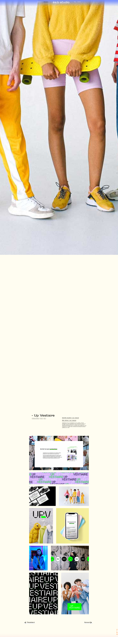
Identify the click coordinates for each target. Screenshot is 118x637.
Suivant (87, 623)
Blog (75, 1)
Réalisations (46, 1)
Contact (79, 1)
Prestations (39, 1)
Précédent (30, 623)
